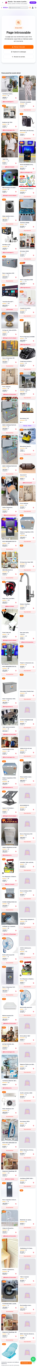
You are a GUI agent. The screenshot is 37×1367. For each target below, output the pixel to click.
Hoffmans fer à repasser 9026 (8, 926)
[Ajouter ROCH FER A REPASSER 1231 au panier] (16, 1147)
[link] (18, 2)
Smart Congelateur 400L (8, 698)
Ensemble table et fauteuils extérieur (25, 390)
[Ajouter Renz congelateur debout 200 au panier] (16, 1204)
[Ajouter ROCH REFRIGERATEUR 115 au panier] (16, 546)
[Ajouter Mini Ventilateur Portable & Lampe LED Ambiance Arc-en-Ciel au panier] (16, 192)
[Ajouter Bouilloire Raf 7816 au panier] (16, 127)
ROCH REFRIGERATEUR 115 (9, 541)
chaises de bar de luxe (26, 748)
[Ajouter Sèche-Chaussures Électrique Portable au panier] (16, 512)
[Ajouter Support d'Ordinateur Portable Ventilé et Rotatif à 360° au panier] (16, 812)
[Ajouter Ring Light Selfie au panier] (34, 639)
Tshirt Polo (5, 159)
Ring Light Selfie (24, 632)
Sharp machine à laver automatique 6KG (8, 216)
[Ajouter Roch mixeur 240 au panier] (34, 422)
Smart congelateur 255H (26, 279)
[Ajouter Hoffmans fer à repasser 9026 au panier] (16, 931)
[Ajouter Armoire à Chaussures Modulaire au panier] (16, 1274)
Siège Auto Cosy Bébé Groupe (8, 598)
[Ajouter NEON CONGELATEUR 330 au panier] (16, 429)
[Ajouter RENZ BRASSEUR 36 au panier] (16, 574)
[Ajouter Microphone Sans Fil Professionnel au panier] (34, 451)
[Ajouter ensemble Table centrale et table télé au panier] (34, 863)
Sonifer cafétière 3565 (26, 1094)
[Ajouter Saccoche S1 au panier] (34, 479)
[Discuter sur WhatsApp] (33, 1359)
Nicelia (5, 7)
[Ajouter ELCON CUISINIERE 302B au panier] (34, 724)
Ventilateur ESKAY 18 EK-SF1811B (26, 1191)
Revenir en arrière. (19, 57)
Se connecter (25, 1363)
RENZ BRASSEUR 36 (7, 570)
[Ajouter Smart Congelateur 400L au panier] (16, 703)
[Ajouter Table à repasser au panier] (34, 1294)
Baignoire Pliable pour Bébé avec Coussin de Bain (27, 1065)
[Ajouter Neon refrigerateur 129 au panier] (16, 362)
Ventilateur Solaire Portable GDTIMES (7, 94)
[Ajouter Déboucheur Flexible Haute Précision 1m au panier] (34, 696)
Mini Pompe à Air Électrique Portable (27, 130)
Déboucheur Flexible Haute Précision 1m (27, 691)
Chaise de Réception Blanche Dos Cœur (7, 1228)
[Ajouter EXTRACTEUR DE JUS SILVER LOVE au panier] (16, 1048)
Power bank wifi (6, 632)
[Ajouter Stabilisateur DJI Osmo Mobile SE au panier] (34, 1265)
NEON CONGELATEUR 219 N (9, 466)
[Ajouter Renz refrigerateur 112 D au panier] (16, 991)
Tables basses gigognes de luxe (27, 914)
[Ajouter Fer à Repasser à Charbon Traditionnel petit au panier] (16, 881)
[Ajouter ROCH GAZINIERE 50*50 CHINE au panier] (34, 169)
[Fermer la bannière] (2, 2)
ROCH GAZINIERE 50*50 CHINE (26, 164)
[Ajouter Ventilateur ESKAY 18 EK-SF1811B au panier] (34, 1196)
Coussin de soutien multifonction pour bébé (26, 308)
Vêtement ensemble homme (25, 102)
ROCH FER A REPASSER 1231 (9, 1142)
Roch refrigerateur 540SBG (27, 336)
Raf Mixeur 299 (6, 244)
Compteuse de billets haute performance (25, 361)
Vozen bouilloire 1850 (8, 749)
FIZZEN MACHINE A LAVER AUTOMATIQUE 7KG (9, 1304)
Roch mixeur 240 (24, 418)
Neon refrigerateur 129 (8, 358)
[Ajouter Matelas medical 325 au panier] (16, 1020)
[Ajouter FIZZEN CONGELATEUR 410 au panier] (16, 906)
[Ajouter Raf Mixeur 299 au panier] (16, 249)
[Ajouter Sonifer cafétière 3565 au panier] (34, 1098)
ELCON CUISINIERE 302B (26, 720)
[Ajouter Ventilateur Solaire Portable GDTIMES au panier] (16, 98)
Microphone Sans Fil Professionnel (25, 446)
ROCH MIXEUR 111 (24, 801)
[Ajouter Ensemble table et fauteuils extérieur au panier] (34, 394)
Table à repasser (24, 1290)
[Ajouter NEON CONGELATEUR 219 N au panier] (16, 470)
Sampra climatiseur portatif (9, 847)
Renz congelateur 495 (8, 273)
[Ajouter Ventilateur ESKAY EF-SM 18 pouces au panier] (16, 1085)
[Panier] (35, 7)
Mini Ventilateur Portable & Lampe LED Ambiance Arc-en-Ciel (9, 187)
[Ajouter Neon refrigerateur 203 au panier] (34, 836)
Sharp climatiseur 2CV (8, 1108)
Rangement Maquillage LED (9, 1171)
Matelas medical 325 (7, 1015)
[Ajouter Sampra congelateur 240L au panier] (16, 784)
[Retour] (1, 7)
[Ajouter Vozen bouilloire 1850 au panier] (16, 753)
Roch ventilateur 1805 (26, 890)
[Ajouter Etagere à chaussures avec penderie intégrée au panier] (34, 667)
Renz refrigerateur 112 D (8, 987)
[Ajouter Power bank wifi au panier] (16, 637)
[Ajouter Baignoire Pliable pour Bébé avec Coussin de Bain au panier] (34, 1070)
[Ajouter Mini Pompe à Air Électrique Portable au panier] (34, 135)
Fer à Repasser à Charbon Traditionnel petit (9, 876)
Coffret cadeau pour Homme (25, 949)
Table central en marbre (8, 727)
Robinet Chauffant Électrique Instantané (25, 604)
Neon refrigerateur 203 (26, 832)
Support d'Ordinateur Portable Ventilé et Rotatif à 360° (9, 808)
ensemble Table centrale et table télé (26, 858)
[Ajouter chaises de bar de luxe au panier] (34, 753)
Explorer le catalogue (19, 52)
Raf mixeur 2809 (24, 251)
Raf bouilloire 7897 (25, 1037)
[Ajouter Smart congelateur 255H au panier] (34, 284)
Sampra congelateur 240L (9, 778)
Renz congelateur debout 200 (9, 1200)
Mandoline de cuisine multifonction (25, 1233)
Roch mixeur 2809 (24, 1121)
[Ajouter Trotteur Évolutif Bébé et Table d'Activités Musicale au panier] (34, 193)
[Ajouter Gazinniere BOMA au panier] (34, 227)
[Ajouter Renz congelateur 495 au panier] (16, 277)
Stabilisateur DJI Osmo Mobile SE (26, 1261)
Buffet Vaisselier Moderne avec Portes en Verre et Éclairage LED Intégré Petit (27, 1347)
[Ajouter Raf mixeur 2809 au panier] (34, 255)
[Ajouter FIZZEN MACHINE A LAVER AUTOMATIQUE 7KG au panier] (16, 1308)
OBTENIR (33, 2)
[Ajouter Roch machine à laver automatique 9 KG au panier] (34, 1323)
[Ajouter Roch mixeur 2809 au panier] (34, 1126)
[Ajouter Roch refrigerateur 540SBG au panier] (34, 341)
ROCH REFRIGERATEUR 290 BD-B (9, 666)
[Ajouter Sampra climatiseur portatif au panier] (16, 851)
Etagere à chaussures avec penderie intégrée (27, 663)
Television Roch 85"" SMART (7, 301)
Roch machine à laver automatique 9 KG (25, 1318)
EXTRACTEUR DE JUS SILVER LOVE (8, 1044)
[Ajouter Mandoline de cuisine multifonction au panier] (34, 1237)
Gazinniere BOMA (24, 222)
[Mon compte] (33, 7)
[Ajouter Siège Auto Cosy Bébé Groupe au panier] (16, 603)
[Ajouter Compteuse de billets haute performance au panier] (34, 366)
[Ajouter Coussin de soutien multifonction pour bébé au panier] (34, 312)
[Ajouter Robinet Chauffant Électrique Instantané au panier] (34, 608)
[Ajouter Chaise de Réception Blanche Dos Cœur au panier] (16, 1232)
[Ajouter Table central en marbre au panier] (16, 731)
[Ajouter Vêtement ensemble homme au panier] (34, 106)
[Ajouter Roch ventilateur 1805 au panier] (34, 894)
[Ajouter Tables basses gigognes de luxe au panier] (34, 919)
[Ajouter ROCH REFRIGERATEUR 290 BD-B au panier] (16, 671)
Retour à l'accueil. (19, 47)
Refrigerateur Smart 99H (26, 562)
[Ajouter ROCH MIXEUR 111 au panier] (34, 805)
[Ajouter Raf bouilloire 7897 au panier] (34, 1041)
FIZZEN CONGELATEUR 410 (9, 902)
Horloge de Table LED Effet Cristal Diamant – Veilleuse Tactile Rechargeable (9, 330)
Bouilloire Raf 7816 (7, 122)
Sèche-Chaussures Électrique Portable (7, 507)
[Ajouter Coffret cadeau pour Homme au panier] (34, 955)
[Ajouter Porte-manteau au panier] (16, 391)
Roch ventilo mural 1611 (8, 955)
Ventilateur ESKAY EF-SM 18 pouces (9, 1081)
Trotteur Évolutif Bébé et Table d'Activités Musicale (27, 188)
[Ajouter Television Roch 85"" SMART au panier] (16, 306)
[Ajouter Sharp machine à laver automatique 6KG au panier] (16, 220)
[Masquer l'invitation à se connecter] (34, 1362)
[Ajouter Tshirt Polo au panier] (16, 163)
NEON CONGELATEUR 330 (9, 425)
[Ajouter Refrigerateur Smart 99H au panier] (34, 566)
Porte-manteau (6, 386)
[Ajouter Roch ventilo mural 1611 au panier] (16, 959)
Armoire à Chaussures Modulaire (8, 1269)
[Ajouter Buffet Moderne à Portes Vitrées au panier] (34, 1154)
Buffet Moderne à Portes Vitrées (26, 1150)
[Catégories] (30, 7)
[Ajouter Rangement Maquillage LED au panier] (16, 1175)
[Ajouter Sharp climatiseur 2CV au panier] (16, 1113)
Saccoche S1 (23, 475)
